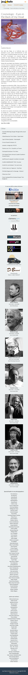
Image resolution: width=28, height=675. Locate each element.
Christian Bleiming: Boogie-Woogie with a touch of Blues (14, 132)
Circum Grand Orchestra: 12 (9, 142)
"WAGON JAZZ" (14, 201)
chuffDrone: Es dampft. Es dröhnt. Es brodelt (13, 159)
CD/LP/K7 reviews (18, 5)
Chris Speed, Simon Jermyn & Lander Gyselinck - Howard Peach (14, 155)
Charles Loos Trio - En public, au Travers (12, 148)
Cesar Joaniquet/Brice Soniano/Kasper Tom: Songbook (13, 178)
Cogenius (17, 672)
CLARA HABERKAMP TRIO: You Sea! (11, 162)
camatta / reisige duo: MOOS (9, 145)
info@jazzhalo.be (12, 671)
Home (4, 5)
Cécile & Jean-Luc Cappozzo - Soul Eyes (12, 168)
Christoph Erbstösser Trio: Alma (10, 151)
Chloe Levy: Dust (6, 174)
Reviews (10, 5)
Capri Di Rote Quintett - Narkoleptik (11, 139)
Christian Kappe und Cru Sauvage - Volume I (13, 171)
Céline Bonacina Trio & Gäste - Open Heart (12, 136)
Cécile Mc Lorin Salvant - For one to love (12, 165)
